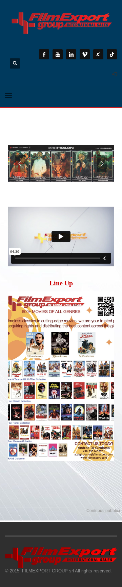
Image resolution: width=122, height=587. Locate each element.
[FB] (44, 54)
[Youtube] (58, 54)
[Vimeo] (85, 54)
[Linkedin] (71, 54)
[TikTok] (112, 54)
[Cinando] (98, 54)
